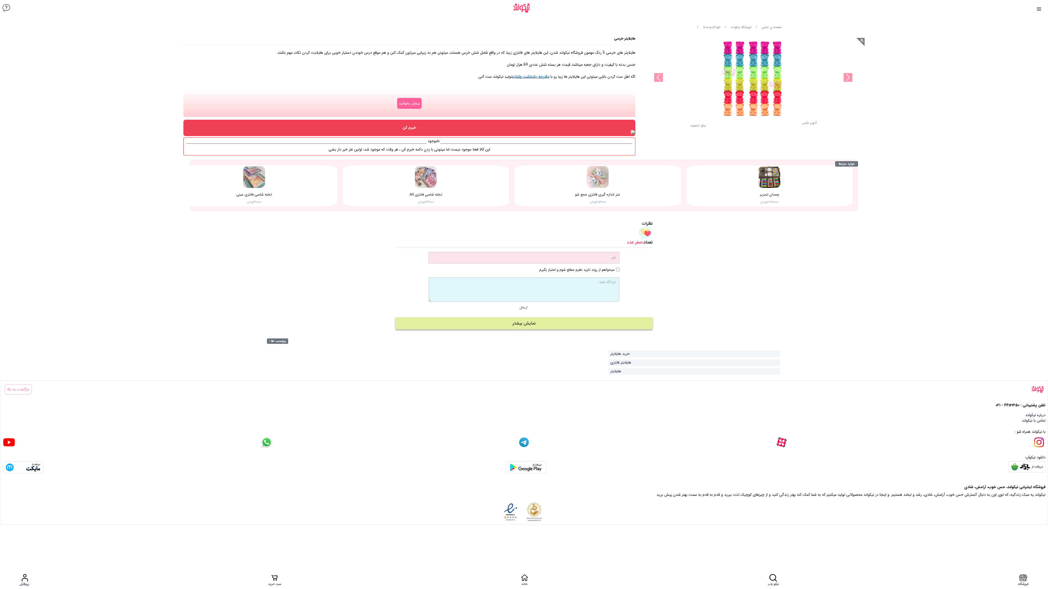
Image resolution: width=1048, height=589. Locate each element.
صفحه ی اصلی (771, 27)
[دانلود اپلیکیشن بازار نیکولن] (1027, 467)
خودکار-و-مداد (711, 27)
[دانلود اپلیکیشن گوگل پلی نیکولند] (526, 467)
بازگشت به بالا (18, 389)
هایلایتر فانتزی (620, 362)
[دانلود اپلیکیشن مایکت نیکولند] (22, 467)
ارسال (523, 307)
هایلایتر (615, 371)
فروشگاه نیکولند (741, 27)
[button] (698, 127)
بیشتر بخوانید (409, 103)
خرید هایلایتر (620, 354)
